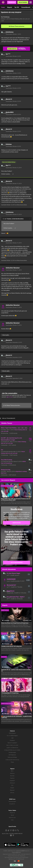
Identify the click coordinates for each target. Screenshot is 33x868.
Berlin (12, 771)
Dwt (2, 450)
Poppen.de (12, 812)
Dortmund (12, 783)
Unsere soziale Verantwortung (12, 759)
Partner (10, 810)
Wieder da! (12, 2)
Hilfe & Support (12, 733)
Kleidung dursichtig (5, 469)
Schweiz (12, 792)
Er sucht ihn (12, 803)
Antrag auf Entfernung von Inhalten (12, 750)
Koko (12, 820)
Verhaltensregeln (12, 752)
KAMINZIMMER (11, 579)
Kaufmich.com (12, 817)
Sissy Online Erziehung (6, 459)
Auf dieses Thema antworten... (12, 405)
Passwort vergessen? (12, 742)
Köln (12, 785)
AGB (12, 738)
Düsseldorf (12, 780)
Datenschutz (15, 747)
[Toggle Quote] (3, 218)
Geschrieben (13, 34)
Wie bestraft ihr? (11, 585)
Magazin (9, 7)
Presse (12, 762)
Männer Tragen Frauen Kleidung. (9, 428)
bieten (11, 745)
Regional (12, 768)
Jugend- (8, 747)
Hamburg (12, 773)
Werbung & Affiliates (12, 757)
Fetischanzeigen (12, 801)
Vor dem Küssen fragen (13, 573)
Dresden (12, 787)
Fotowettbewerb (25, 7)
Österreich (12, 790)
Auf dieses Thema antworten (16, 26)
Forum (3, 7)
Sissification (16, 522)
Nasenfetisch (10, 591)
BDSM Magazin (14, 735)
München (12, 775)
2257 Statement (12, 754)
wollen (16, 745)
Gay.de (12, 815)
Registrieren (23, 2)
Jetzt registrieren (17, 562)
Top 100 (16, 7)
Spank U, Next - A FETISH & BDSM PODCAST (12, 833)
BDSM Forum (12, 799)
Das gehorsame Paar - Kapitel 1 (16, 597)
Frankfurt (12, 778)
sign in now (9, 397)
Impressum (12, 740)
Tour (8, 735)
